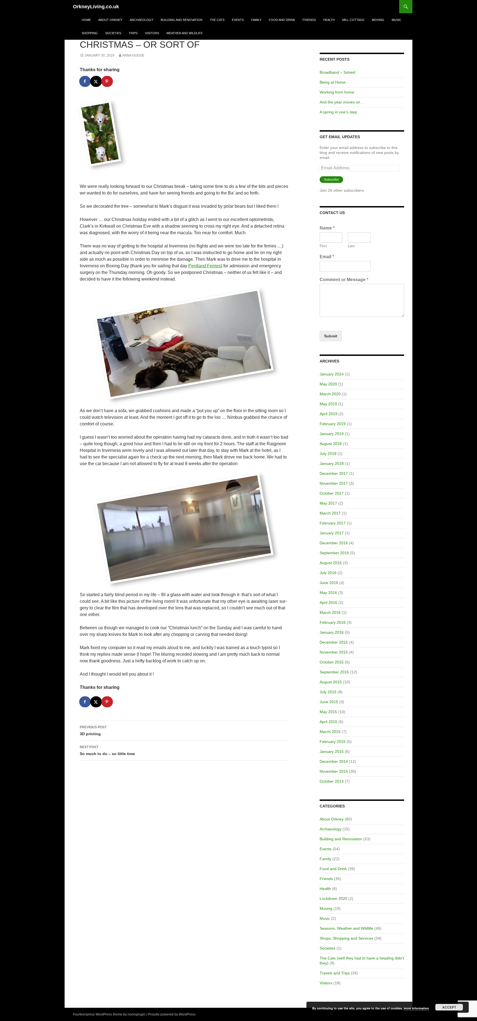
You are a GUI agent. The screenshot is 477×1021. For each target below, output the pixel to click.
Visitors (152, 33)
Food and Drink (282, 20)
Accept (449, 1007)
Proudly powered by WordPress (171, 1014)
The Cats (217, 20)
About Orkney (110, 20)
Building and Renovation (181, 20)
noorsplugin (136, 1014)
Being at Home (333, 82)
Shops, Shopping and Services (346, 938)
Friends (309, 20)
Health (329, 20)
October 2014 (332, 781)
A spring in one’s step (338, 112)
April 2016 (328, 602)
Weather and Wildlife (184, 33)
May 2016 (328, 592)
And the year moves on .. (342, 102)
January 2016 (332, 632)
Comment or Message (344, 279)
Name (327, 228)
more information (416, 1008)
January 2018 (332, 463)
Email (327, 256)
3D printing (93, 730)
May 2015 (328, 712)
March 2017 (330, 513)
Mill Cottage (353, 20)
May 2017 (328, 503)
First (323, 246)
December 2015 (334, 642)
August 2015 (331, 682)
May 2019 (328, 404)
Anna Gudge (133, 55)
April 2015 (328, 721)
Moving (378, 20)
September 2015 (334, 672)
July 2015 (328, 692)
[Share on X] (96, 81)
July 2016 (328, 573)
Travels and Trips (335, 973)
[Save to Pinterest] (107, 81)
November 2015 (334, 652)
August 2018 (331, 443)
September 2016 (334, 553)
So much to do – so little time (107, 750)
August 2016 (331, 563)
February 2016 (333, 622)
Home (86, 20)
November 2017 (334, 483)
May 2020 (328, 384)
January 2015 (332, 751)
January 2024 (332, 374)
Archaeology (141, 20)
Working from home (337, 92)
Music (396, 20)
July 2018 (328, 453)
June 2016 (329, 582)
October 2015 (332, 662)
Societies (113, 33)
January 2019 (332, 433)
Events (238, 20)
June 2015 (329, 702)
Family (256, 20)
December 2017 (334, 473)
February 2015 (333, 741)
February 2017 (333, 523)
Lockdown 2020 (333, 898)
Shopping (90, 33)
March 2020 (330, 394)
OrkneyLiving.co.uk (96, 6)
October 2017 (332, 493)
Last (351, 246)
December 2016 (334, 543)
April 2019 (328, 414)
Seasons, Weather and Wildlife (346, 928)
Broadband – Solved (337, 72)
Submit (330, 336)
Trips (133, 33)
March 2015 (330, 731)
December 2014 (334, 761)
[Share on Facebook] (85, 81)
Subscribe (331, 180)
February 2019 (333, 424)
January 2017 (332, 533)
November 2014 (334, 771)
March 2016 (330, 612)
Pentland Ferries (204, 265)
